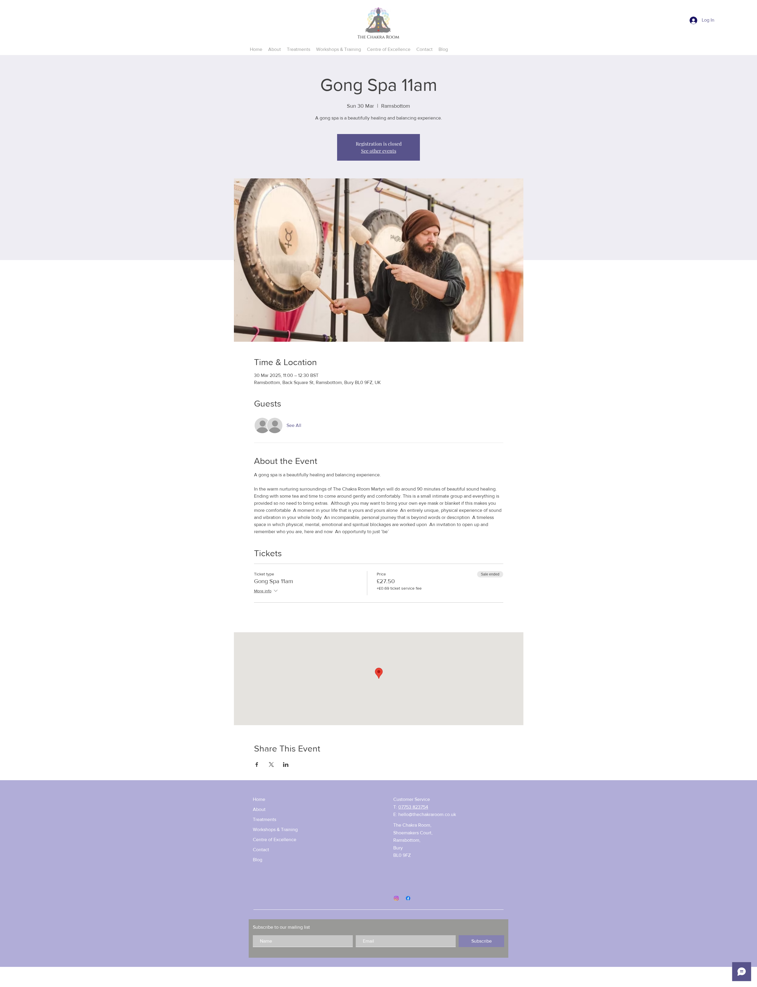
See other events (378, 151)
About (259, 809)
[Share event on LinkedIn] (286, 764)
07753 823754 (413, 806)
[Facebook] (408, 898)
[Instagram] (396, 898)
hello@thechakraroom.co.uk (427, 814)
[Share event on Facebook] (257, 764)
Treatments (264, 819)
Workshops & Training (275, 829)
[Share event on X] (271, 764)
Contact (261, 849)
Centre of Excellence (274, 839)
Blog (257, 859)
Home (259, 799)
